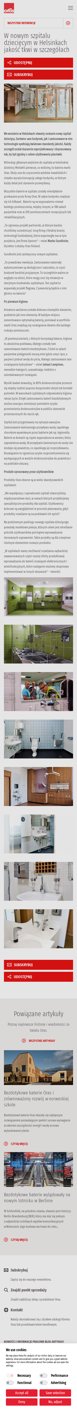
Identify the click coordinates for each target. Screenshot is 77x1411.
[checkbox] (10, 1376)
